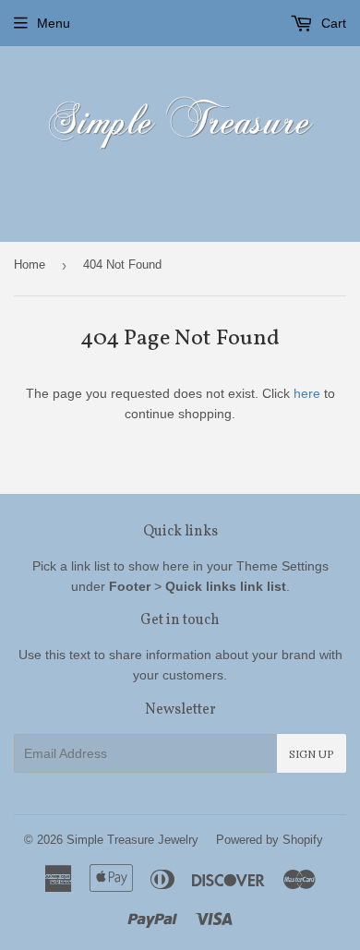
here (307, 393)
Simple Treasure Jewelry (132, 840)
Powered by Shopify (269, 840)
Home (29, 264)
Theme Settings (282, 566)
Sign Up (311, 754)
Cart (332, 23)
